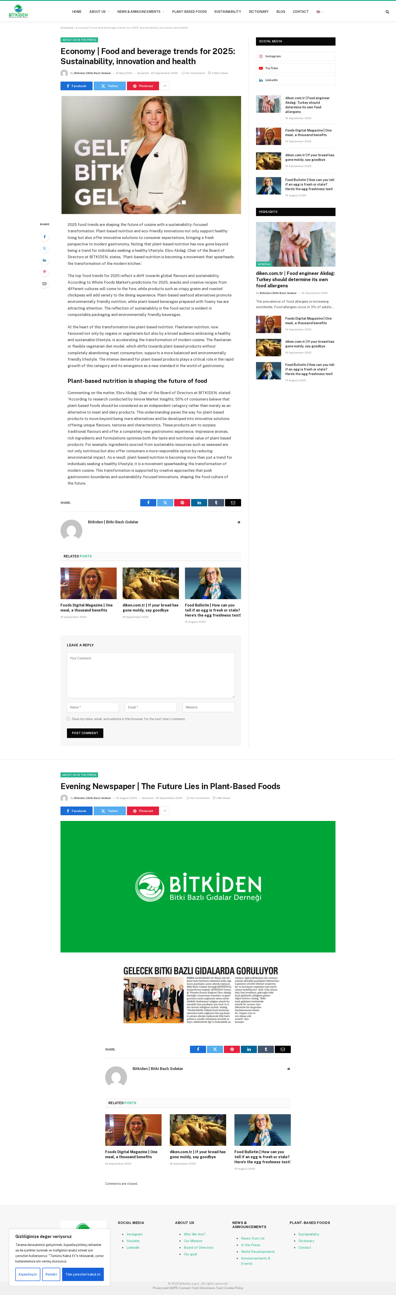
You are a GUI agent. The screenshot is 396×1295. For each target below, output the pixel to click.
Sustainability (227, 12)
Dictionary (259, 12)
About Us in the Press (79, 39)
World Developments (258, 1252)
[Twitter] (44, 248)
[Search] (387, 12)
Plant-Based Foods (189, 12)
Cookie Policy (233, 1288)
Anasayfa (66, 27)
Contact (301, 12)
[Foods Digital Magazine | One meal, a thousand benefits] (88, 583)
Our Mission (193, 1241)
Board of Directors (198, 1247)
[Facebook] (44, 236)
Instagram (134, 1234)
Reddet (51, 1274)
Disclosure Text (211, 1288)
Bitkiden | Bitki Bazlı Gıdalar (92, 73)
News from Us (252, 1238)
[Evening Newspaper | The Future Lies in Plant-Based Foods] (198, 886)
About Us (97, 12)
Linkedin (133, 1247)
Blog (280, 12)
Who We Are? (194, 1234)
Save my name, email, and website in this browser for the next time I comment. (129, 719)
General (264, 264)
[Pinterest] (44, 271)
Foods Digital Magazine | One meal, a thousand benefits (86, 607)
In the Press (250, 1245)
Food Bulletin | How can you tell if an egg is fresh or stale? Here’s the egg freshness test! (213, 610)
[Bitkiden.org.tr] (18, 11)
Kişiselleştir (28, 1274)
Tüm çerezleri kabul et (82, 1274)
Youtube (133, 1241)
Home (77, 12)
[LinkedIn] (44, 260)
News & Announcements (138, 12)
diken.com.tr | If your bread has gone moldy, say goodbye (151, 607)
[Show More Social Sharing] (164, 86)
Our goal (190, 1254)
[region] (59, 1257)
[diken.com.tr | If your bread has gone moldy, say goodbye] (151, 583)
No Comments (195, 73)
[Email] (44, 283)
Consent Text (188, 1288)
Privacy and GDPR (165, 1288)
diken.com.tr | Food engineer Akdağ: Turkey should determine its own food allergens (307, 105)
